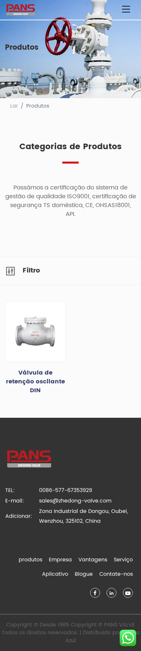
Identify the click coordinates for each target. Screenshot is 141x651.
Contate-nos (116, 574)
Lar (14, 106)
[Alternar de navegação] (126, 10)
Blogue (84, 574)
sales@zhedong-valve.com (75, 501)
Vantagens (92, 559)
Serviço (123, 559)
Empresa (60, 559)
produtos (30, 559)
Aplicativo (55, 574)
